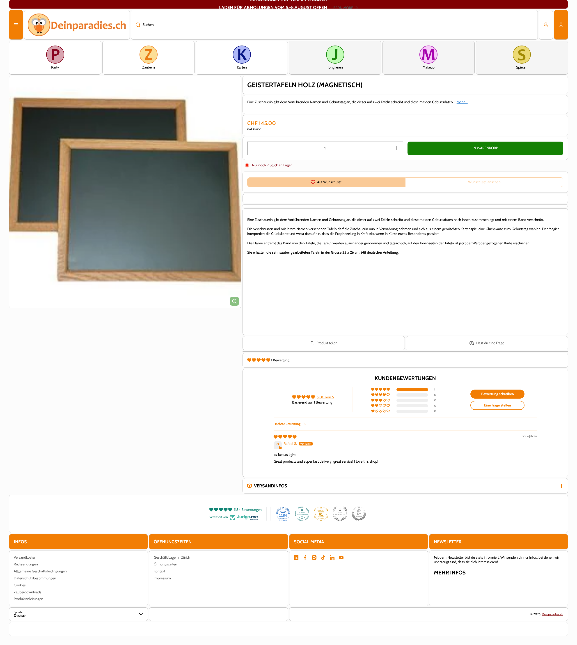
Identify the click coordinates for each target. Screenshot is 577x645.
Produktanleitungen (28, 599)
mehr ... (462, 102)
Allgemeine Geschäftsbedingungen (40, 571)
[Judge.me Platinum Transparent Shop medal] (302, 514)
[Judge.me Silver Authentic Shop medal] (340, 514)
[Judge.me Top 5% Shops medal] (359, 514)
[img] (285, 437)
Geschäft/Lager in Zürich (172, 557)
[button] (561, 24)
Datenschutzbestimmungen (35, 578)
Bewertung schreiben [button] (497, 394)
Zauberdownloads (27, 592)
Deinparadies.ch (552, 614)
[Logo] (77, 25)
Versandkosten (25, 557)
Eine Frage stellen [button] (497, 405)
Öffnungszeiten (165, 564)
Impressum (162, 578)
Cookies (20, 585)
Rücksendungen (26, 564)
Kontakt (159, 571)
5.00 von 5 (325, 397)
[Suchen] (135, 25)
